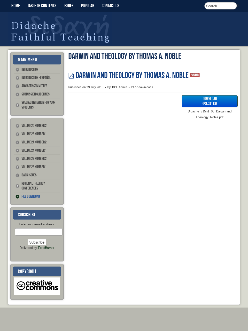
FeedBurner (46, 248)
